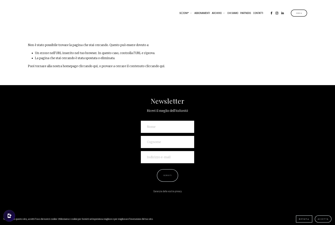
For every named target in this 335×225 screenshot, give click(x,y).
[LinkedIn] (282, 13)
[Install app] (9, 216)
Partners (245, 13)
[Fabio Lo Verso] (271, 13)
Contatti (258, 13)
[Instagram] (277, 13)
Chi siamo (232, 13)
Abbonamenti (202, 13)
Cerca (299, 13)
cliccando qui (88, 66)
